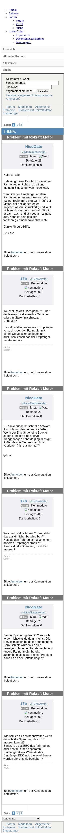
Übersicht (9, 49)
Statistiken (10, 63)
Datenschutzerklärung (30, 38)
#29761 (57, 701)
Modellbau (25, 106)
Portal (13, 10)
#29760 (57, 605)
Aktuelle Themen (14, 56)
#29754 (57, 276)
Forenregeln (23, 42)
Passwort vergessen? (19, 95)
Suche (19, 28)
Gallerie (13, 13)
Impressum (23, 35)
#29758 (57, 396)
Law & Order (16, 31)
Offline (23, 156)
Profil (19, 24)
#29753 (57, 145)
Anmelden (16, 252)
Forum (13, 17)
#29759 (57, 498)
